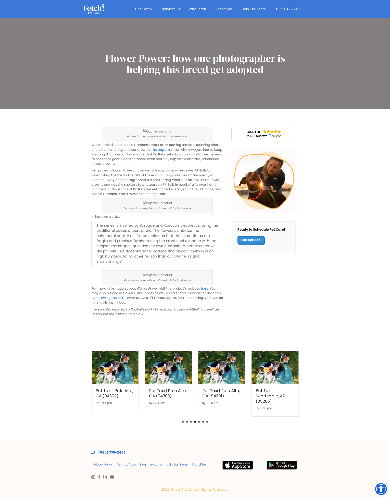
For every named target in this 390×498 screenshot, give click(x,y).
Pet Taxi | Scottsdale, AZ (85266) (270, 396)
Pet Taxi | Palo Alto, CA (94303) (168, 393)
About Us (156, 464)
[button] (263, 134)
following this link (109, 297)
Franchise (224, 9)
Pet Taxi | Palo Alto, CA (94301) (221, 393)
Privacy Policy (103, 464)
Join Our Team (254, 9)
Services (169, 9)
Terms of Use (126, 464)
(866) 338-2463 (288, 9)
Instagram (161, 149)
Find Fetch (143, 9)
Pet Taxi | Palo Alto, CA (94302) (114, 393)
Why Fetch (197, 9)
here (204, 288)
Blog (143, 464)
